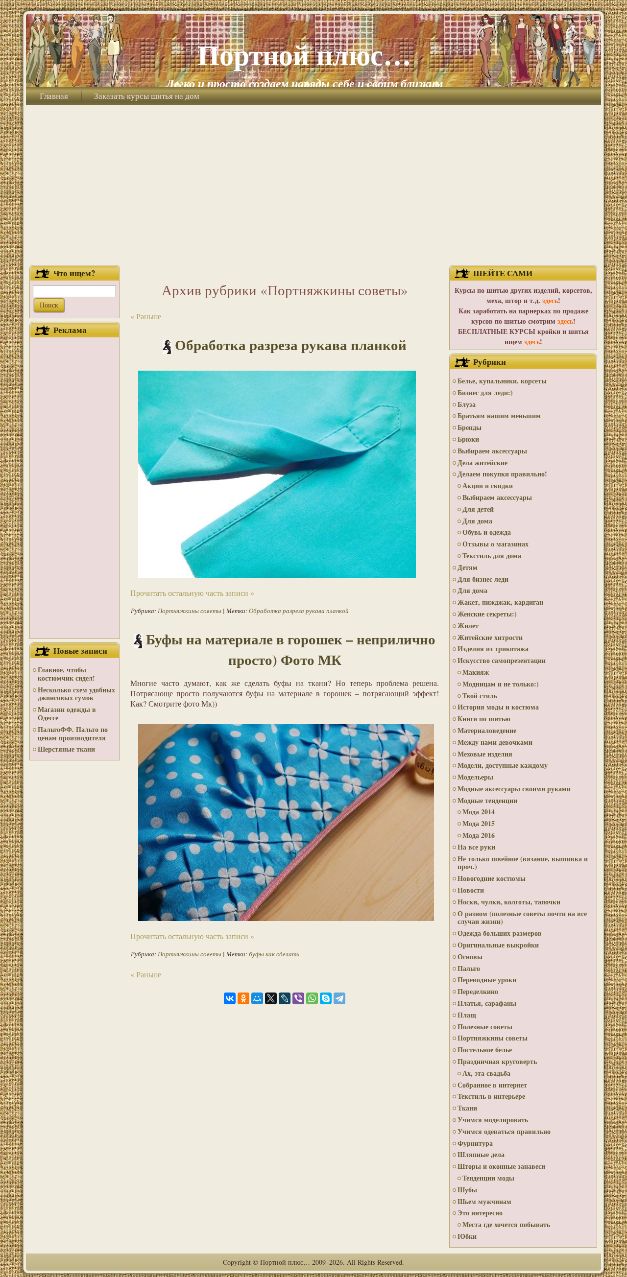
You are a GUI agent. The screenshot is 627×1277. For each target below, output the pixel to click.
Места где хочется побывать (506, 1224)
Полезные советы (485, 1026)
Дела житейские (482, 462)
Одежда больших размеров (500, 933)
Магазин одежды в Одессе (67, 713)
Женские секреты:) (487, 614)
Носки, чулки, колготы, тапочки (509, 902)
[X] (271, 998)
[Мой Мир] (257, 998)
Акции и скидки (487, 485)
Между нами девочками (495, 742)
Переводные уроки (487, 979)
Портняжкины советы (189, 610)
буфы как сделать (274, 953)
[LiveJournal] (284, 998)
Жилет (468, 625)
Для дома (477, 521)
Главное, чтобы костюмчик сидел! (66, 673)
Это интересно (480, 1212)
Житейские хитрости (490, 637)
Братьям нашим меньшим (499, 415)
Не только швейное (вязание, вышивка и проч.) (523, 862)
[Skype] (326, 998)
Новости (471, 890)
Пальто (469, 968)
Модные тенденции (487, 800)
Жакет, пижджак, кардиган (500, 602)
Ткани (467, 1108)
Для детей (478, 509)
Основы (470, 956)
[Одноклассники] (243, 998)
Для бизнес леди (483, 579)
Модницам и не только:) (500, 684)
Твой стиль (479, 695)
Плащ (467, 1015)
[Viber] (298, 998)
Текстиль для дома (491, 555)
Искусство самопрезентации (502, 660)
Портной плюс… (304, 54)
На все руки (476, 847)
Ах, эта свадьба (486, 1073)
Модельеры (475, 777)
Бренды (470, 427)
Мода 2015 (478, 823)
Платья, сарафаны (487, 1003)
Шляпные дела (481, 1154)
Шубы (467, 1189)
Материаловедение (487, 730)
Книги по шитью (484, 718)
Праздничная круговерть (497, 1061)
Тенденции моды (488, 1178)
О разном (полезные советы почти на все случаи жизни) (522, 917)
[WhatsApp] (312, 998)
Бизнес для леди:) (485, 392)
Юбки (467, 1236)
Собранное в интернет (492, 1085)
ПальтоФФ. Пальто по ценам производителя (73, 733)
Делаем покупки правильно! (502, 474)
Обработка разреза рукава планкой (291, 344)
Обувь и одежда (486, 532)
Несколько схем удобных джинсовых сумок (76, 694)
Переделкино (478, 991)
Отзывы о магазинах (495, 544)
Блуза (467, 404)
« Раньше (145, 316)
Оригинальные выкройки (498, 945)
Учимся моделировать (493, 1119)
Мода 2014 (478, 811)
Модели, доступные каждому (503, 765)
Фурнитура (475, 1143)
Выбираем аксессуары (492, 451)
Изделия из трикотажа (493, 648)
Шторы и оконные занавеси (501, 1166)
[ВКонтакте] (230, 998)
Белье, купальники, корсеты (502, 381)
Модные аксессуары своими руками (514, 788)
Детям (468, 567)
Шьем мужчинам (484, 1201)
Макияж (475, 672)
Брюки (468, 439)
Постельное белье (485, 1049)
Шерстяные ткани (66, 749)
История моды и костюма (498, 707)
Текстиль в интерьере (491, 1096)
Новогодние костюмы (492, 878)
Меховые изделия (485, 754)
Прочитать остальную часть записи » (192, 593)
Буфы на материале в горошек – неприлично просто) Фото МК (290, 649)
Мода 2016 (478, 835)
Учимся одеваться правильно (504, 1131)
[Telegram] (339, 998)
